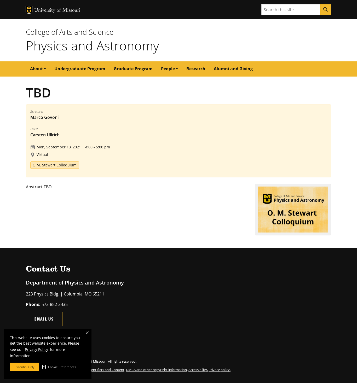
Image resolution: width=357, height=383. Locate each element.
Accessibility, (198, 369)
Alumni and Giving (233, 69)
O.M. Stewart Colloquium (55, 165)
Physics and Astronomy (92, 45)
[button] (59, 367)
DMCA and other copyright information (156, 369)
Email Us (44, 318)
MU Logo (29, 10)
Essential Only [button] (24, 367)
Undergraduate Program (79, 69)
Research (195, 69)
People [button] (168, 69)
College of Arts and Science (69, 32)
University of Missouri (57, 10)
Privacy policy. (220, 369)
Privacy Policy (36, 349)
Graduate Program (133, 69)
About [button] (36, 69)
